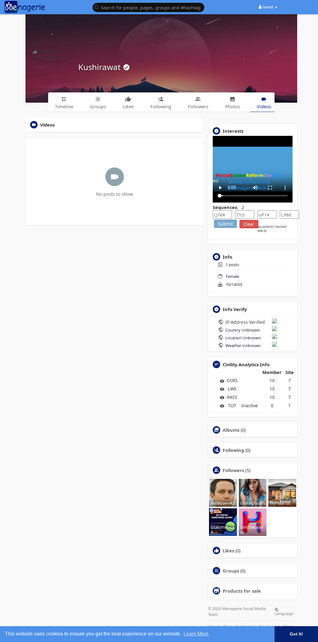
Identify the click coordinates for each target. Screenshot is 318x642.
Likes (228, 550)
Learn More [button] (196, 633)
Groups (231, 570)
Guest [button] (267, 7)
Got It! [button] (296, 633)
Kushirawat (100, 67)
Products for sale (242, 590)
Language (284, 613)
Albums (231, 429)
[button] (150, 7)
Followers (233, 470)
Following (233, 450)
